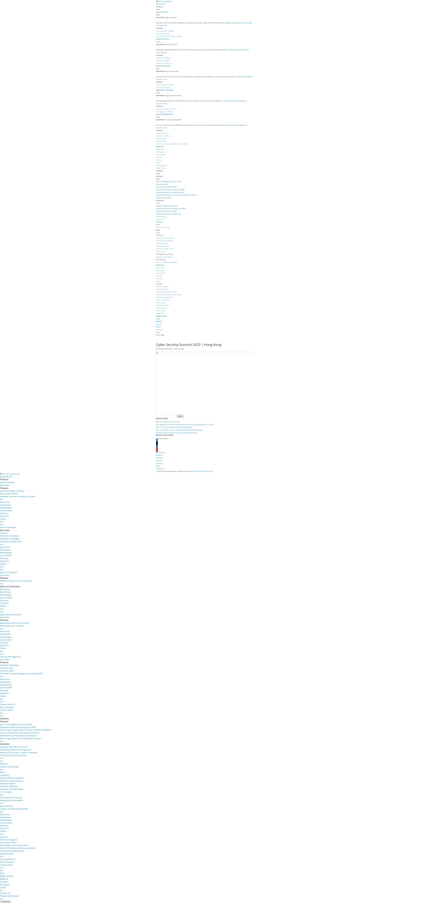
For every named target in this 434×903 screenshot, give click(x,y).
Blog (157, 466)
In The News (6, 792)
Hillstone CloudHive (9, 535)
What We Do (160, 452)
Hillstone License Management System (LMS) (21, 673)
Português (5, 884)
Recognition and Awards (11, 800)
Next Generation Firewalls (12, 491)
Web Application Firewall (12, 625)
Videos (3, 519)
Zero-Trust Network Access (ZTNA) (16, 724)
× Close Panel (5, 902)
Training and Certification (12, 851)
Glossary (159, 463)
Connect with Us (7, 704)
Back (2, 499)
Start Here (4, 485)
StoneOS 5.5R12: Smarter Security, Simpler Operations (176, 433)
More (2, 772)
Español (4, 881)
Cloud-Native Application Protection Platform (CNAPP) (25, 730)
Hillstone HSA (6, 668)
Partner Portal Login (9, 766)
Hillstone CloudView (9, 665)
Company (4, 775)
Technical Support (8, 839)
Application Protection (10, 614)
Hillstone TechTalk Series (11, 789)
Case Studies (6, 510)
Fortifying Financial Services (13, 755)
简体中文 (4, 879)
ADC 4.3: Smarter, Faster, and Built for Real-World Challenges (179, 430)
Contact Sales (6, 710)
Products (159, 455)
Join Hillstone (6, 806)
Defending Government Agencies (15, 749)
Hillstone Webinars (9, 786)
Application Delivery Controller (14, 623)
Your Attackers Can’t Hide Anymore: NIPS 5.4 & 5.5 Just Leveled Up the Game (185, 425)
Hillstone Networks (165, 349)
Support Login (6, 853)
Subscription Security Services (14, 845)
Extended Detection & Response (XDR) (18, 727)
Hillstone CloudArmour (11, 541)
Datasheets (5, 505)
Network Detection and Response (16, 580)
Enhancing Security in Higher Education (18, 752)
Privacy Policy (197, 471)
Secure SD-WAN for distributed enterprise (20, 732)
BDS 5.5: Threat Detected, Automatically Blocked (174, 427)
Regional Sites (6, 876)
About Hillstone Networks (12, 778)
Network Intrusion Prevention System (17, 496)
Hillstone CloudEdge (9, 538)
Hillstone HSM (6, 670)
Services (4, 837)
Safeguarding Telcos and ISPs (14, 747)
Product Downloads (9, 896)
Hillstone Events (7, 783)
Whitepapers (6, 507)
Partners (159, 460)
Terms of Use (208, 471)
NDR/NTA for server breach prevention (18, 735)
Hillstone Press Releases (11, 780)
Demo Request (7, 707)
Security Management (10, 656)
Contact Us (160, 468)
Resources (5, 502)
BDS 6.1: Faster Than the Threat (168, 422)
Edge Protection (7, 482)
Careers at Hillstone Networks (14, 808)
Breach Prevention (9, 572)
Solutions (159, 458)
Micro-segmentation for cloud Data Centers (20, 738)
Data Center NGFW (9, 493)
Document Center (8, 842)
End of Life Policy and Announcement (18, 848)
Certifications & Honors (11, 797)
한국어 (3, 887)
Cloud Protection (8, 527)
